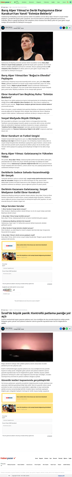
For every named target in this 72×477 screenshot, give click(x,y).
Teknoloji (60, 458)
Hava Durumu (29, 464)
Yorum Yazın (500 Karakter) (9, 271)
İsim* (3, 265)
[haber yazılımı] (61, 475)
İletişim (59, 464)
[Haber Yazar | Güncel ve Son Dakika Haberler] (8, 458)
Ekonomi (55, 458)
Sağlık (70, 458)
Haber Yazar (5, 7)
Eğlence (65, 458)
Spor (10, 7)
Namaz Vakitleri (21, 464)
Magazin (41, 458)
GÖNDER (49, 284)
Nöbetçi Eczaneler (11, 464)
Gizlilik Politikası (66, 464)
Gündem (46, 458)
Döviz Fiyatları (38, 464)
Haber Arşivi (53, 464)
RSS (9, 475)
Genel (11, 310)
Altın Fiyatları (45, 464)
